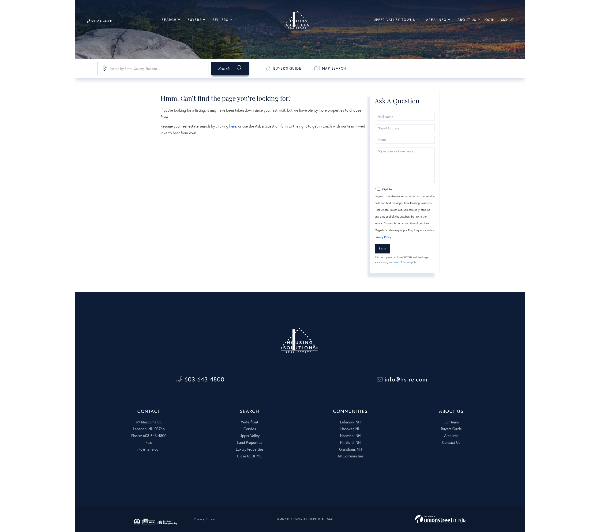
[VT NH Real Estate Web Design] (440, 519)
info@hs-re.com (405, 379)
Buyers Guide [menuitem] (451, 428)
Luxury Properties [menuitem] (249, 449)
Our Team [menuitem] (451, 421)
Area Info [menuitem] (436, 19)
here (232, 126)
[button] (230, 68)
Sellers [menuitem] (221, 19)
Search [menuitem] (169, 19)
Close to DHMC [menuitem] (249, 455)
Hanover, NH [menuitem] (350, 428)
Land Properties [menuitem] (249, 442)
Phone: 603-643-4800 (148, 435)
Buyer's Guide (287, 68)
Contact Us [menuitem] (451, 442)
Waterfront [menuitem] (249, 421)
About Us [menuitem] (467, 19)
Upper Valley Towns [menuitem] (394, 19)
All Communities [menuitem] (351, 455)
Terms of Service (401, 262)
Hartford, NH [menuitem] (350, 442)
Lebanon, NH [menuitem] (350, 421)
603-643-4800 (101, 21)
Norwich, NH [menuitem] (350, 435)
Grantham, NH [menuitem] (350, 449)
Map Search (334, 68)
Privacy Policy (383, 237)
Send (382, 248)
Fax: (149, 442)
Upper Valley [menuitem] (250, 435)
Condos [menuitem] (250, 428)
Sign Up (507, 19)
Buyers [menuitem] (195, 19)
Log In (489, 19)
